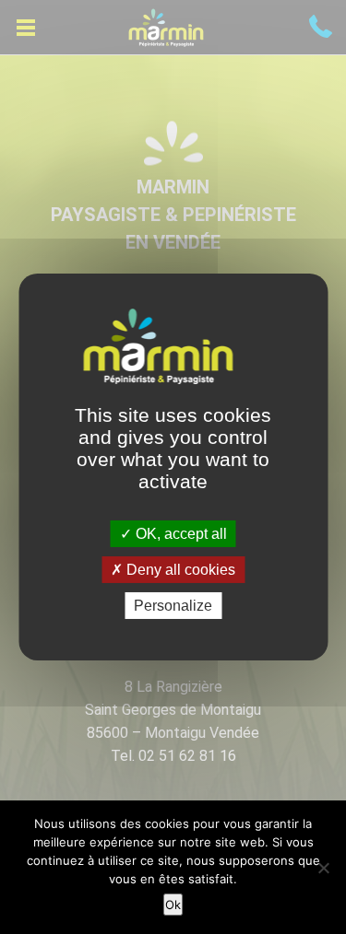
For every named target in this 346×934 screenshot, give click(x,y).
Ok (173, 904)
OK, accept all (179, 533)
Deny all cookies (179, 570)
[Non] (323, 867)
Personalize (173, 605)
